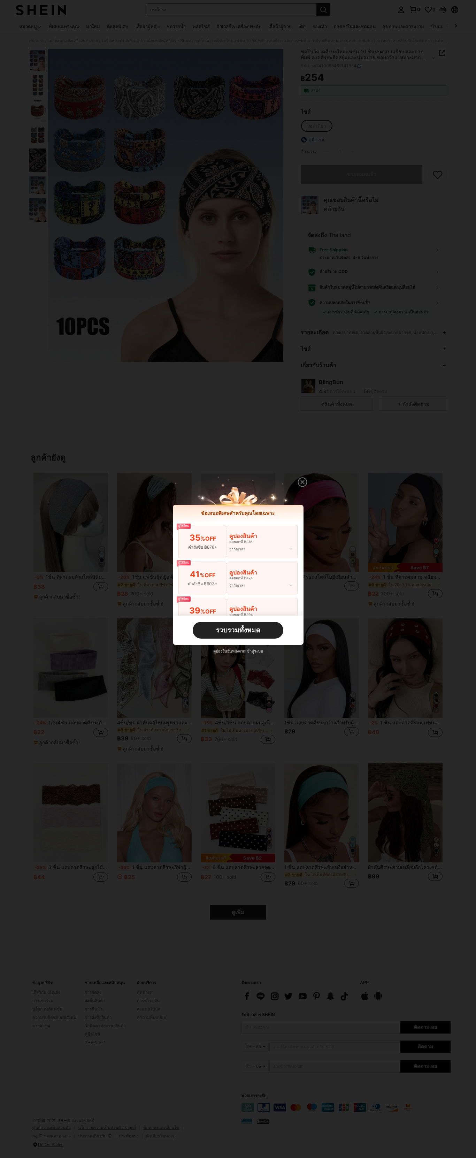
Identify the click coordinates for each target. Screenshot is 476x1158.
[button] (302, 482)
